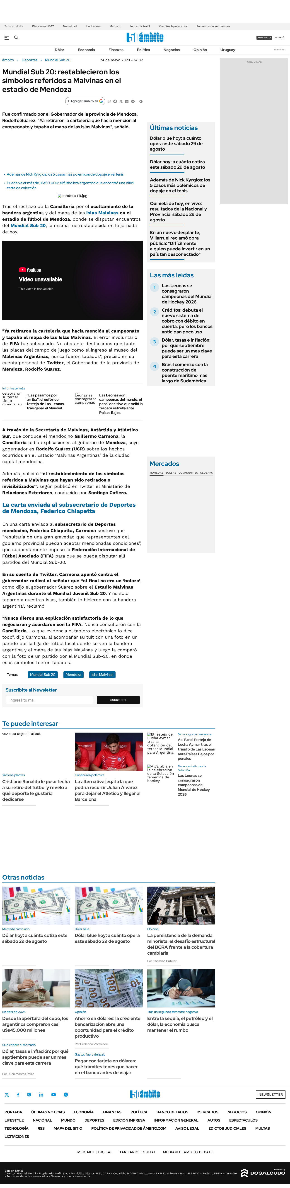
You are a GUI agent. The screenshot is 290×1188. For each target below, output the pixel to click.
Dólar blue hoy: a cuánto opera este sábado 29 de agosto (176, 143)
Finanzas (116, 49)
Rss (41, 1128)
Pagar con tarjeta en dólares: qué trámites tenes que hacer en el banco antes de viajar (106, 1067)
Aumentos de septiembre (213, 26)
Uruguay (227, 49)
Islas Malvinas (102, 674)
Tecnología (17, 1128)
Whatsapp (66, 1095)
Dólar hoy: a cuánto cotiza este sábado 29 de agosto (177, 164)
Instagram (29, 1095)
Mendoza (73, 674)
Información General (176, 1120)
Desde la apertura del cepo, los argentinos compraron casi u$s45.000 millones (35, 1024)
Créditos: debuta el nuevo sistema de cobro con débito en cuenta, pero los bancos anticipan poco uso (187, 321)
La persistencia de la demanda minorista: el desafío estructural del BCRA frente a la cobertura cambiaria (181, 944)
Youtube (53, 1094)
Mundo (68, 1120)
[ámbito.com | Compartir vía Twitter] (121, 101)
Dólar (59, 49)
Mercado (115, 26)
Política (143, 49)
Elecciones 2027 (43, 26)
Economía (86, 49)
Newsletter (279, 49)
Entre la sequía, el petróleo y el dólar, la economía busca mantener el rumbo (180, 1024)
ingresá (279, 37)
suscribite (264, 37)
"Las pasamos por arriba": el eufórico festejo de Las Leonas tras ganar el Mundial (45, 402)
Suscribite (118, 700)
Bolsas (170, 472)
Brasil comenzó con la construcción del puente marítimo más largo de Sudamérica (185, 373)
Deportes (29, 60)
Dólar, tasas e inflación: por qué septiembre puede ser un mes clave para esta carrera (187, 348)
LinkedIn (41, 1095)
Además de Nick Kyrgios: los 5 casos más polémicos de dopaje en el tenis (65, 174)
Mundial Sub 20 (57, 60)
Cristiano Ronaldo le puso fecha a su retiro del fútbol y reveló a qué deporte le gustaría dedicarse (36, 790)
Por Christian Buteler (161, 961)
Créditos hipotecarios (173, 26)
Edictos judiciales (227, 1128)
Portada (13, 1112)
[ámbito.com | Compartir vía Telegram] (133, 101)
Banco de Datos (172, 1112)
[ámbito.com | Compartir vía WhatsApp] (109, 101)
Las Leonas (93, 26)
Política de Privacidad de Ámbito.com (128, 1128)
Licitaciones (17, 1136)
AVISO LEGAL (187, 1128)
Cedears (206, 472)
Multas (262, 1128)
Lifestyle (14, 1120)
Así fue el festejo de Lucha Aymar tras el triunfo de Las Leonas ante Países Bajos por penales (196, 749)
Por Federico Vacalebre (91, 1044)
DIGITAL (95, 1152)
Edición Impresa (129, 1120)
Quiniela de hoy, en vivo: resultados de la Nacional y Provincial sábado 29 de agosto (178, 211)
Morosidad (70, 26)
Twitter (7, 1094)
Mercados (207, 1112)
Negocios (172, 49)
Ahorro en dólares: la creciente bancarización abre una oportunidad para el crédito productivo (107, 1027)
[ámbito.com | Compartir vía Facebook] (115, 101)
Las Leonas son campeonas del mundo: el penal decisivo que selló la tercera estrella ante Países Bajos (121, 404)
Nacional (42, 1120)
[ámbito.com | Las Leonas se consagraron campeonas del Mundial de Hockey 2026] (160, 778)
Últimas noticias (48, 1112)
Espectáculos (243, 1120)
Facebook (18, 1095)
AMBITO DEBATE (188, 1152)
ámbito (8, 60)
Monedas (156, 472)
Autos (214, 1120)
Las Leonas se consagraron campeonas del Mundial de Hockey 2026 (187, 294)
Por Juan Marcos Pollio (18, 1074)
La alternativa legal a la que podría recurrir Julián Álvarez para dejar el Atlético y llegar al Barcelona (107, 790)
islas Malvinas (101, 212)
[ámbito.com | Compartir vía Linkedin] (127, 101)
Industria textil (140, 26)
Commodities (188, 472)
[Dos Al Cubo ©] (263, 1173)
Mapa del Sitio (68, 1128)
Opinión (200, 49)
